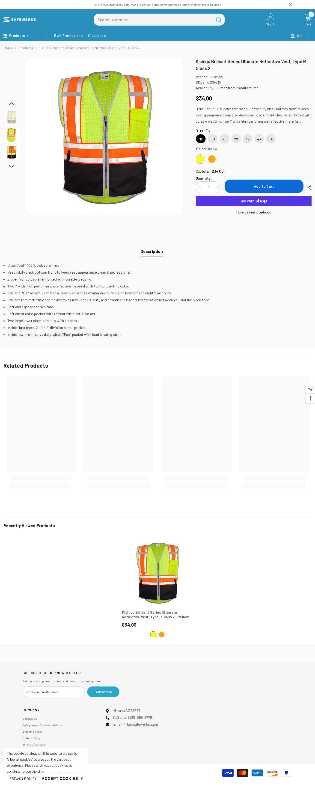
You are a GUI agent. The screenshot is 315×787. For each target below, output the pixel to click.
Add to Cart (264, 186)
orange (161, 634)
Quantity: (204, 178)
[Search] (159, 20)
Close (290, 5)
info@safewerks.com (141, 724)
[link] (40, 478)
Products (25, 48)
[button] (11, 103)
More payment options (253, 212)
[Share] (307, 187)
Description (152, 251)
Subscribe (103, 691)
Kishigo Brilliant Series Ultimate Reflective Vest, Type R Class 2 (155, 614)
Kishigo (217, 76)
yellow (153, 634)
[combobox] (153, 20)
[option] (104, 135)
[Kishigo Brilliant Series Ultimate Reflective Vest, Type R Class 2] (157, 572)
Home (8, 48)
